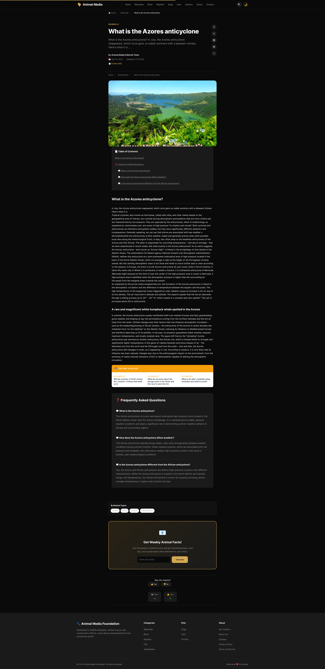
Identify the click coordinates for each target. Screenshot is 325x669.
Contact (210, 4)
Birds (150, 4)
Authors (189, 4)
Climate (115, 511)
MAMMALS (113, 24)
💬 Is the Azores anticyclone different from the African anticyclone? (149, 183)
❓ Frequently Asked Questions (129, 164)
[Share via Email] (214, 46)
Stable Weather (147, 511)
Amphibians (149, 649)
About (199, 4)
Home (128, 4)
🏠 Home (112, 13)
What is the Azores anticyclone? (129, 158)
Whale (124, 511)
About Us (223, 634)
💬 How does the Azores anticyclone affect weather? (142, 177)
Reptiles (160, 4)
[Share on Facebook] (214, 27)
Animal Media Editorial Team (125, 55)
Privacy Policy (225, 644)
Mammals (139, 4)
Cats (179, 4)
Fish (146, 644)
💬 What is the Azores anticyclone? (134, 170)
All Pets (185, 639)
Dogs (170, 4)
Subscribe (180, 560)
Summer (134, 511)
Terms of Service (227, 649)
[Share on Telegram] (214, 40)
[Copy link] (214, 53)
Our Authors (224, 629)
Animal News (123, 75)
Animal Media (92, 4)
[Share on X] (214, 33)
